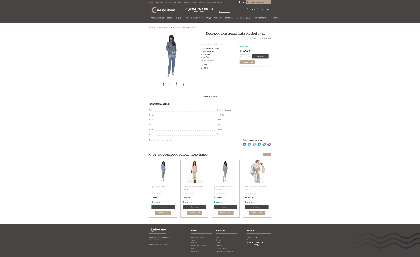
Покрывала (218, 18)
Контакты (177, 2)
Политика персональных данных (159, 244)
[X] (249, 144)
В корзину (260, 56)
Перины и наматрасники (194, 18)
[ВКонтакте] (244, 144)
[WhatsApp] (264, 144)
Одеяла (169, 18)
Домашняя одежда (243, 18)
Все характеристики (207, 60)
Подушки (179, 18)
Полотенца (229, 18)
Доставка (159, 2)
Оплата (168, 2)
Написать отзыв (218, 44)
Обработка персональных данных (210, 2)
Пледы (208, 18)
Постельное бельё (157, 18)
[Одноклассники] (254, 144)
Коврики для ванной (261, 18)
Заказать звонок (224, 12)
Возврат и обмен (190, 2)
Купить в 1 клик (247, 62)
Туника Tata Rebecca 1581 (160, 187)
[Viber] (269, 144)
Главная (152, 27)
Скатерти (275, 18)
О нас (151, 2)
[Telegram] (259, 144)
